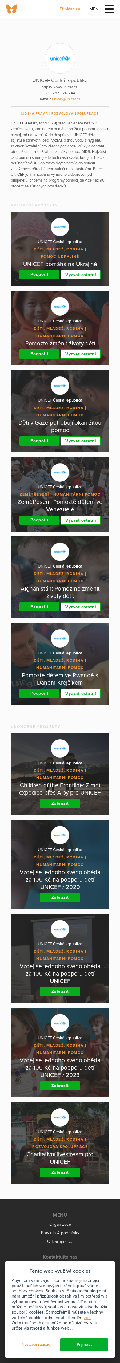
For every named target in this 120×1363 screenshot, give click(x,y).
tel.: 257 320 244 (60, 93)
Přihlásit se (70, 9)
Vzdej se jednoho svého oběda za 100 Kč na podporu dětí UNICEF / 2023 (60, 1067)
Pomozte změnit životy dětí (60, 343)
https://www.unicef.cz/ (60, 87)
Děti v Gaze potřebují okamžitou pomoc (60, 426)
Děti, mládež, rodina (58, 249)
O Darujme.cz (60, 1241)
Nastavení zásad (36, 1344)
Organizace (60, 1224)
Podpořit (39, 274)
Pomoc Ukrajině (60, 256)
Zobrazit (60, 803)
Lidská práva (34, 114)
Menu (96, 9)
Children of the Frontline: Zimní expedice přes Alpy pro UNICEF (60, 789)
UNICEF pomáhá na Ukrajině (60, 264)
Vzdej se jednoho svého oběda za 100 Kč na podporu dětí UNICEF (60, 973)
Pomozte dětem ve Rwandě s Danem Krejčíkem (60, 679)
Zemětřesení (34, 494)
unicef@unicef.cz (66, 99)
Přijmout (84, 1344)
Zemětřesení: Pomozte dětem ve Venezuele (60, 505)
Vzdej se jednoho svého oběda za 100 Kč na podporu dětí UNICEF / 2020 (60, 879)
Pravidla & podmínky (60, 1232)
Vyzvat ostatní (80, 274)
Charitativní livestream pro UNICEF (60, 1158)
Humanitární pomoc (60, 336)
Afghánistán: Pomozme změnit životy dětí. (60, 592)
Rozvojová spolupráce (75, 114)
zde (87, 1317)
